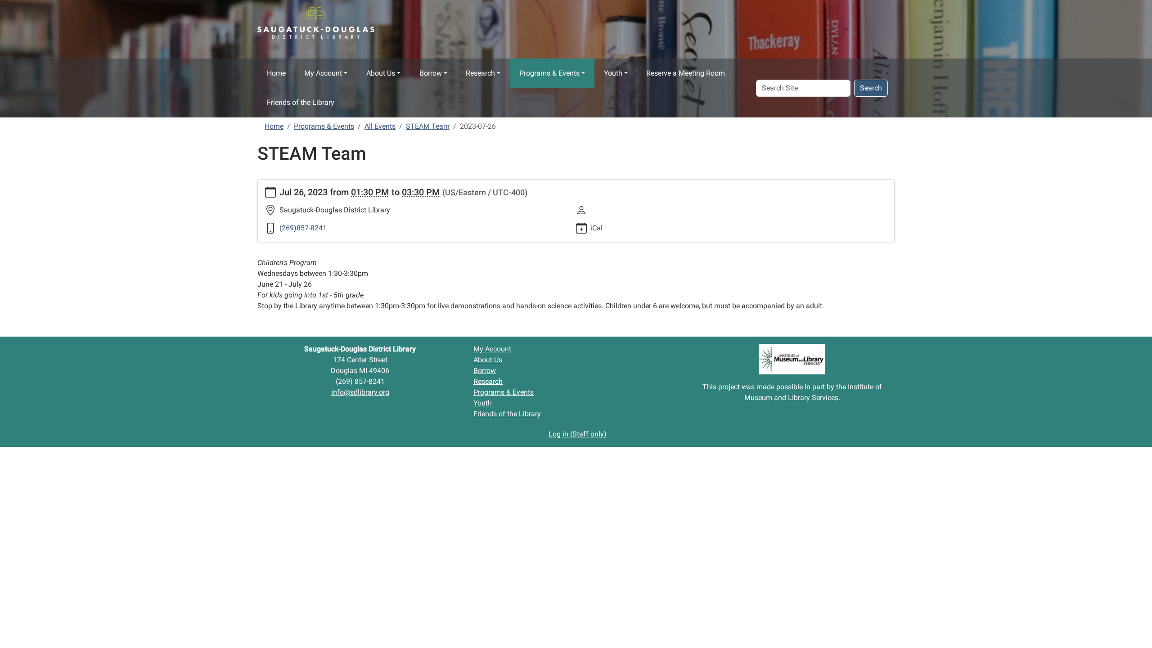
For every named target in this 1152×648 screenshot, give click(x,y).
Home (276, 73)
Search (871, 88)
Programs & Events (549, 73)
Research (480, 73)
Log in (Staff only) (578, 434)
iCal (596, 228)
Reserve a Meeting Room (685, 73)
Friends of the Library (300, 102)
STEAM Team (428, 126)
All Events (380, 126)
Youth (613, 73)
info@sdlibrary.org (360, 392)
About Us (380, 73)
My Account (323, 73)
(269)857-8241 (303, 228)
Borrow (430, 73)
